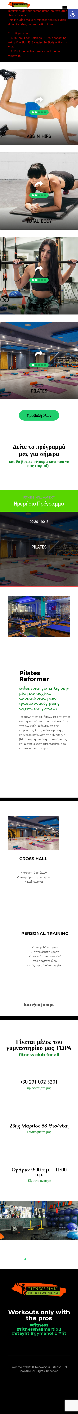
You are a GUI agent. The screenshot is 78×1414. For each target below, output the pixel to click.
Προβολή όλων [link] (39, 415)
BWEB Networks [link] (37, 1367)
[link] (73, 14)
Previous (9, 1235)
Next (69, 1235)
